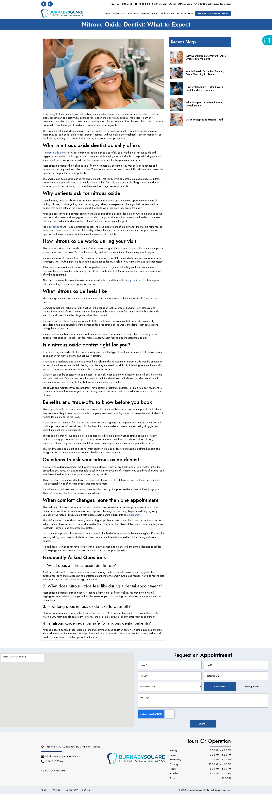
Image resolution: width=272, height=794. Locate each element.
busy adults (53, 227)
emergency (133, 515)
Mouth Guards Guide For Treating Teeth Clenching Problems (205, 73)
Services (132, 13)
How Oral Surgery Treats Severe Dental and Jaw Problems (204, 88)
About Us (117, 13)
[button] (54, 770)
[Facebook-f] (43, 4)
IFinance (145, 13)
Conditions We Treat (169, 13)
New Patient (220, 686)
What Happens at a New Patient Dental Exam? (204, 104)
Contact (189, 13)
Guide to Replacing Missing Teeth (204, 119)
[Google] (50, 4)
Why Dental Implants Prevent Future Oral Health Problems (206, 57)
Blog (154, 13)
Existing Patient (252, 686)
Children (47, 375)
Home (107, 13)
